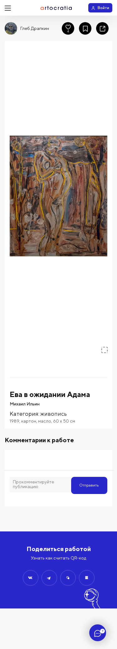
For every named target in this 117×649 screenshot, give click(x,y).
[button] (58, 196)
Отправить (89, 485)
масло (44, 421)
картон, (29, 421)
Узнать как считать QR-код (58, 557)
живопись (53, 413)
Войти (103, 7)
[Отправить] (30, 578)
